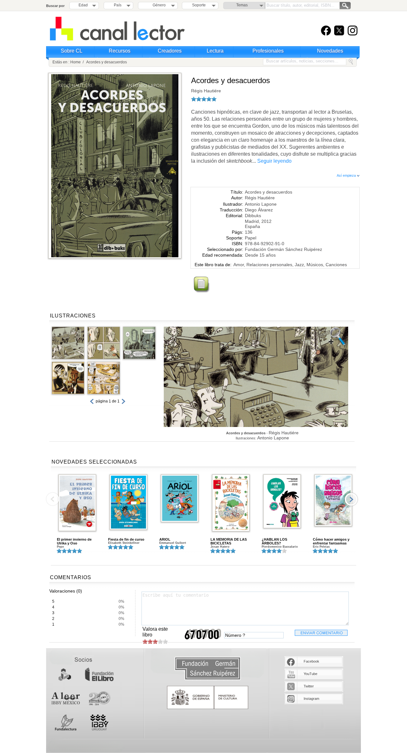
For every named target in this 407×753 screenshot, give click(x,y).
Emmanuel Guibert (172, 542)
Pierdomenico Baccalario (280, 546)
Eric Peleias (321, 546)
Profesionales (268, 50)
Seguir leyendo (274, 161)
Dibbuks (253, 215)
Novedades (330, 50)
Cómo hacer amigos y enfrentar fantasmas (331, 541)
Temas (242, 5)
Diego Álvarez (259, 209)
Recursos (119, 50)
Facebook (311, 661)
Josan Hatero (220, 546)
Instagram (311, 698)
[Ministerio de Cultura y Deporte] (207, 697)
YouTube (310, 674)
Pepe (60, 546)
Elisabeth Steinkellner (124, 542)
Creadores (170, 50)
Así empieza (347, 175)
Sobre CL (71, 50)
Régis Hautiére (206, 90)
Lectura (215, 50)
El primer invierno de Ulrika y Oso (74, 541)
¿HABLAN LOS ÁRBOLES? (274, 541)
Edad (83, 5)
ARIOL (164, 539)
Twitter (309, 686)
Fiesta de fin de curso (126, 539)
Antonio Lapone (261, 204)
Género (158, 5)
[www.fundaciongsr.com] (207, 669)
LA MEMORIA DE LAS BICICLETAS (228, 541)
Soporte (199, 5)
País (117, 5)
